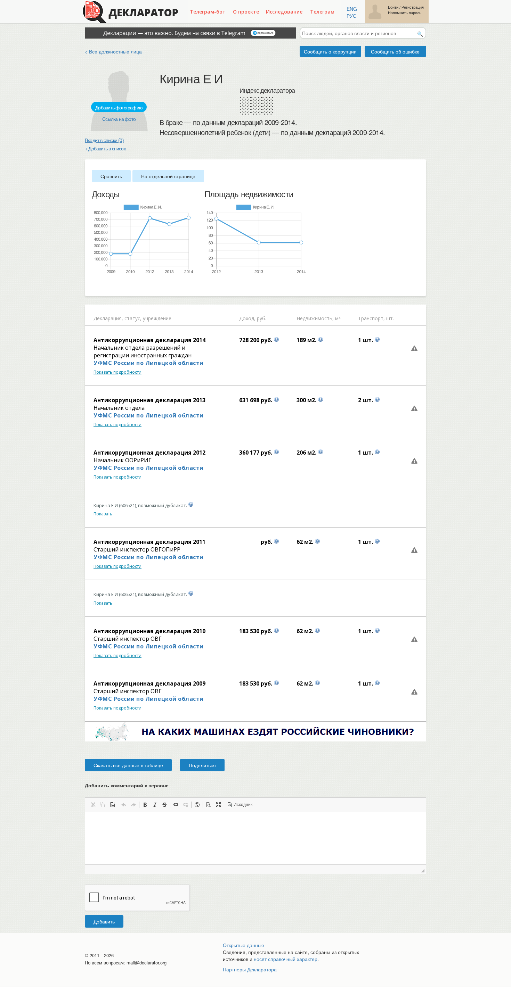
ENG (352, 8)
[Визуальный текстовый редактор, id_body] (255, 838)
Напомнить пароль (404, 12)
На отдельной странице (168, 176)
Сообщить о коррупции (330, 51)
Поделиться (202, 765)
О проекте (246, 11)
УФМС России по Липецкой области (149, 363)
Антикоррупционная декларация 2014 (149, 340)
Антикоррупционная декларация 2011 (149, 542)
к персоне (157, 785)
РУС (351, 15)
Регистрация (413, 7)
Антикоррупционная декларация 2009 (149, 683)
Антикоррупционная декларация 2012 (149, 452)
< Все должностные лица (113, 51)
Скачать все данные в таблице (128, 765)
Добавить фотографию (119, 107)
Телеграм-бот (208, 11)
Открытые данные (243, 945)
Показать (103, 514)
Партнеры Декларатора (250, 969)
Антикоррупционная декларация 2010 (149, 631)
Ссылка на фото (119, 118)
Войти (393, 7)
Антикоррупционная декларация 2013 (149, 400)
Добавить (104, 921)
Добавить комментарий (127, 785)
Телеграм (322, 11)
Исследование (284, 11)
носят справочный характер (285, 958)
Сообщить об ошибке (395, 51)
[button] (93, 804)
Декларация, (108, 318)
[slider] (95, 286)
